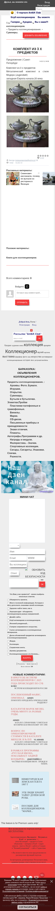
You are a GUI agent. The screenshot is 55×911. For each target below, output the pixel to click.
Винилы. (15, 412)
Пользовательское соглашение (13, 891)
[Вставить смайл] (44, 545)
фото (25, 356)
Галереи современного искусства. (23, 627)
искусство (36, 356)
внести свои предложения (33, 853)
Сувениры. (16, 395)
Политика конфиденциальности (36, 891)
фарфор (18, 356)
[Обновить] (41, 545)
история (26, 360)
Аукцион (27, 21)
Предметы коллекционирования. (24, 29)
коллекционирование (15, 360)
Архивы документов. (18, 651)
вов (29, 357)
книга (21, 345)
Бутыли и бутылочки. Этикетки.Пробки (21, 400)
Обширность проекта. (18, 600)
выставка (8, 356)
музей (40, 352)
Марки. (14, 415)
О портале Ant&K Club (29, 12)
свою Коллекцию (21, 842)
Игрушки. (15, 388)
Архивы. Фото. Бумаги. (23, 385)
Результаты (21, 664)
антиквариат (47, 356)
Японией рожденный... (19, 623)
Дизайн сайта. (15, 617)
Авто (32, 360)
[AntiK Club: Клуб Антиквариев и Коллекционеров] (12, 12)
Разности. (16, 456)
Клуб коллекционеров (23, 17)
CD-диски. (16, 419)
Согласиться (27, 907)
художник (15, 345)
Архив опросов (31, 664)
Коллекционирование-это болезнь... (24, 654)
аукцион (47, 345)
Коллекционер (21, 350)
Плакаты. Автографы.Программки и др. (25, 434)
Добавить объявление (35, 35)
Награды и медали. (21, 439)
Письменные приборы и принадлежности (23, 424)
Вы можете (44, 17)
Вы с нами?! (41, 21)
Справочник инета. (17, 647)
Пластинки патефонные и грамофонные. (23, 407)
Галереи (15, 21)
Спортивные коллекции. (24, 446)
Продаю (7, 345)
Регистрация (44, 5)
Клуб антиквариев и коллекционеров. (25, 620)
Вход (48, 2)
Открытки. (16, 392)
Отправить (22, 302)
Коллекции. (14, 644)
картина (47, 352)
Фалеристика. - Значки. (23, 443)
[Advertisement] (27, 212)
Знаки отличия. (19, 429)
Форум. (13, 641)
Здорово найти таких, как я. (21, 608)
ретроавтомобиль (41, 360)
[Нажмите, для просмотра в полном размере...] (27, 114)
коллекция (33, 344)
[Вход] (27, 286)
